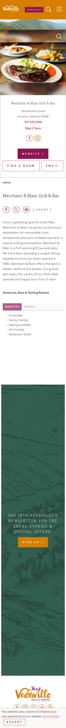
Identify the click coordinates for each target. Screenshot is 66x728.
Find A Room (21, 165)
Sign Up (31, 542)
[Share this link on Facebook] (6, 209)
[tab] (12, 306)
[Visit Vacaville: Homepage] (33, 693)
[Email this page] (26, 209)
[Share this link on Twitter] (16, 209)
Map (28, 128)
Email (52, 165)
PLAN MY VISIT (34, 10)
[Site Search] (48, 9)
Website (32, 154)
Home (7, 183)
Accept (15, 722)
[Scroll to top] (52, 718)
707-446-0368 (33, 122)
